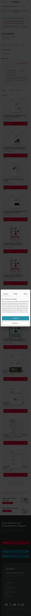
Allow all (15, 318)
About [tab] (25, 293)
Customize (15, 323)
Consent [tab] (5, 293)
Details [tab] (15, 293)
